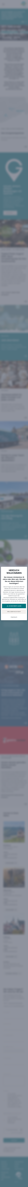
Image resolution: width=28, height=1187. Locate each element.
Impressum (14, 617)
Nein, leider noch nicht (14, 611)
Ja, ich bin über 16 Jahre (14, 606)
